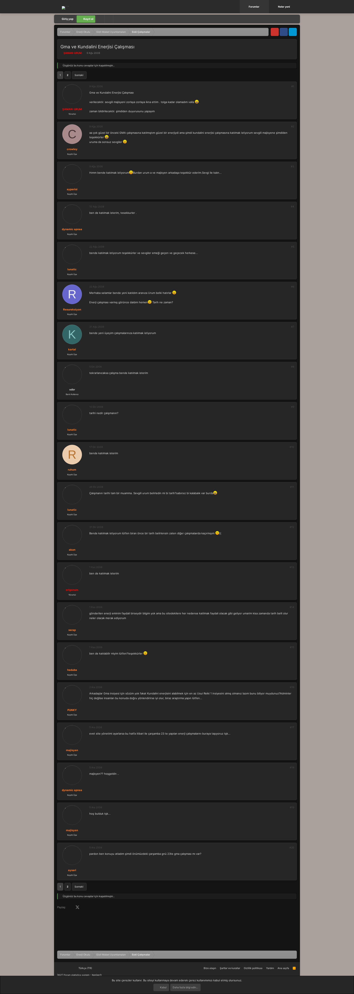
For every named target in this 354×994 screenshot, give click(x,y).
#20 (291, 847)
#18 (292, 767)
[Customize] (100, 19)
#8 (292, 366)
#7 (292, 326)
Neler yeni (284, 6)
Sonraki (79, 75)
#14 (292, 607)
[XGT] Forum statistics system (79, 975)
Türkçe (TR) (85, 968)
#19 (292, 807)
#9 (292, 406)
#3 (292, 166)
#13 (292, 567)
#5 (292, 246)
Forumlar (254, 6)
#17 (292, 727)
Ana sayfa (283, 968)
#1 (292, 86)
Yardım (270, 968)
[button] (266, 6)
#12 (292, 527)
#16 (292, 687)
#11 (292, 486)
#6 (292, 286)
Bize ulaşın (210, 968)
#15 (292, 647)
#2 (292, 126)
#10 (292, 446)
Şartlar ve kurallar (230, 968)
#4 (292, 206)
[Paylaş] (287, 86)
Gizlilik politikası (253, 968)
